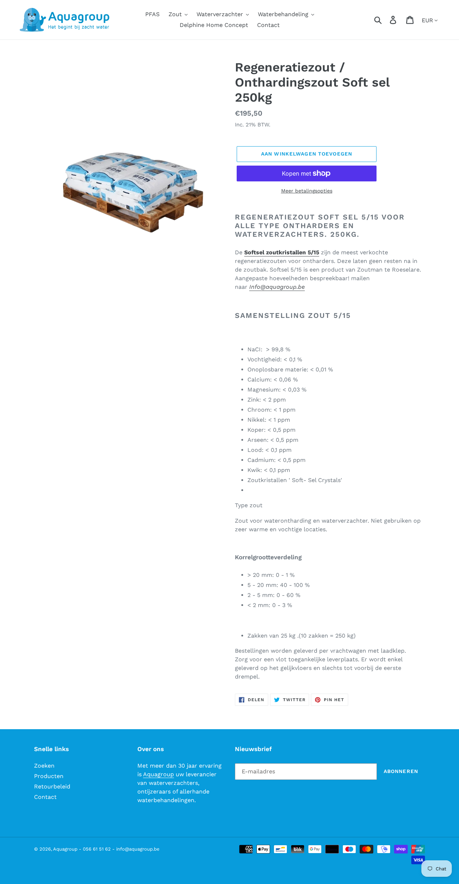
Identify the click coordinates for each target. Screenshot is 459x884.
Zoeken (44, 765)
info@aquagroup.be (138, 849)
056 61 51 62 (97, 849)
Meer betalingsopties (306, 191)
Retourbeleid (52, 786)
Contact (45, 796)
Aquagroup (158, 774)
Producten (48, 776)
